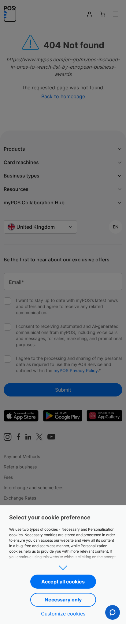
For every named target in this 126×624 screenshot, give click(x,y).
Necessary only (63, 600)
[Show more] (63, 565)
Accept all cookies (63, 582)
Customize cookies (63, 613)
